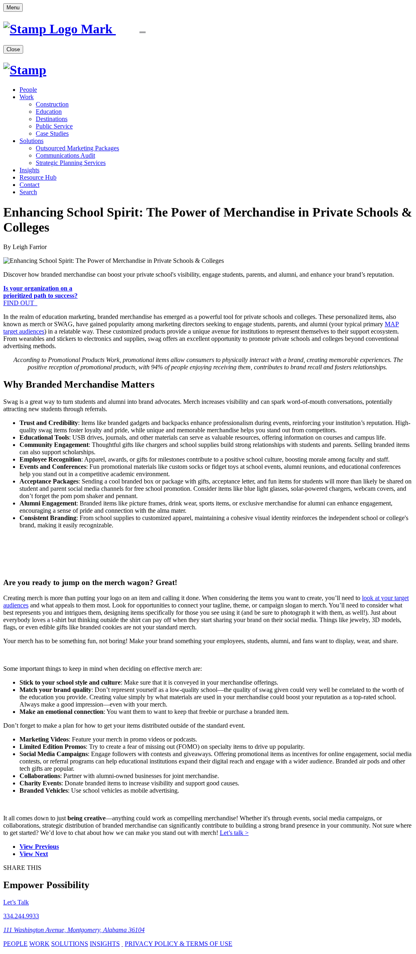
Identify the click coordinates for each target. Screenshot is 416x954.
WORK (39, 943)
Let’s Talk (16, 902)
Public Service (54, 126)
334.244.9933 (21, 916)
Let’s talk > (234, 832)
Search (28, 192)
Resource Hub (38, 177)
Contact (29, 184)
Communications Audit (65, 155)
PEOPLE (15, 943)
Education (49, 111)
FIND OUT (40, 295)
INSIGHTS (105, 943)
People (28, 89)
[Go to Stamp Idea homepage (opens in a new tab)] (88, 29)
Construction (52, 104)
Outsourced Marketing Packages (77, 148)
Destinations (51, 118)
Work (27, 96)
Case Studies (52, 133)
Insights (29, 170)
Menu (13, 7)
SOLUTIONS (69, 943)
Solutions (31, 140)
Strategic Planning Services (71, 162)
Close (13, 49)
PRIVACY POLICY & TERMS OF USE (178, 943)
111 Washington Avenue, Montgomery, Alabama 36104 (74, 929)
